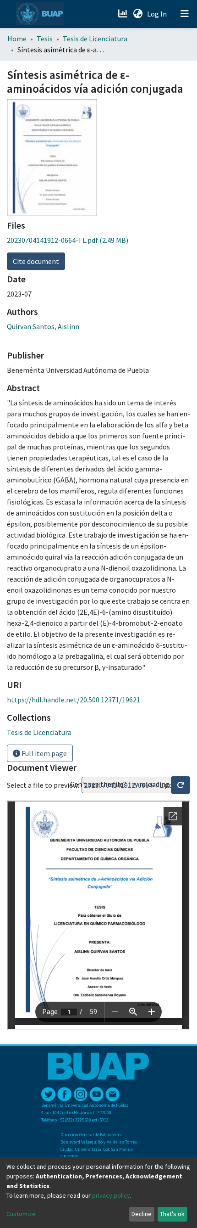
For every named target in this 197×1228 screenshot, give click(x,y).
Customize (21, 1214)
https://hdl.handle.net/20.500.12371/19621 (73, 699)
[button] (137, 13)
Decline (141, 1214)
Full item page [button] (43, 753)
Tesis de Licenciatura (95, 38)
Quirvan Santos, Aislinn (43, 326)
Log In (158, 13)
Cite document (36, 261)
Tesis (45, 38)
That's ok (172, 1214)
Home (17, 38)
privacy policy (111, 1195)
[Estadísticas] (123, 13)
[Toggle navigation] (184, 13)
